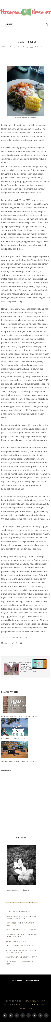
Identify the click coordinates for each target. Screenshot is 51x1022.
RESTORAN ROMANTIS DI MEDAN (18, 911)
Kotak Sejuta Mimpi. (36, 1001)
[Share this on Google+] (17, 643)
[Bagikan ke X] (13, 643)
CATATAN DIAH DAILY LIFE (16, 637)
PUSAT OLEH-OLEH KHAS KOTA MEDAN (20, 945)
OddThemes (22, 1005)
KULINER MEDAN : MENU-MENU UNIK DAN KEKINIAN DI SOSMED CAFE (21, 917)
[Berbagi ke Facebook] (9, 643)
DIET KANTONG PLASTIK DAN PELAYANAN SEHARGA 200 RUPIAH (21, 951)
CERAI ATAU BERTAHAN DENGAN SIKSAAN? (21, 957)
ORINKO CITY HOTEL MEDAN (16, 941)
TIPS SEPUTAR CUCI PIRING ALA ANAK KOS (21, 930)
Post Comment (42, 47)
